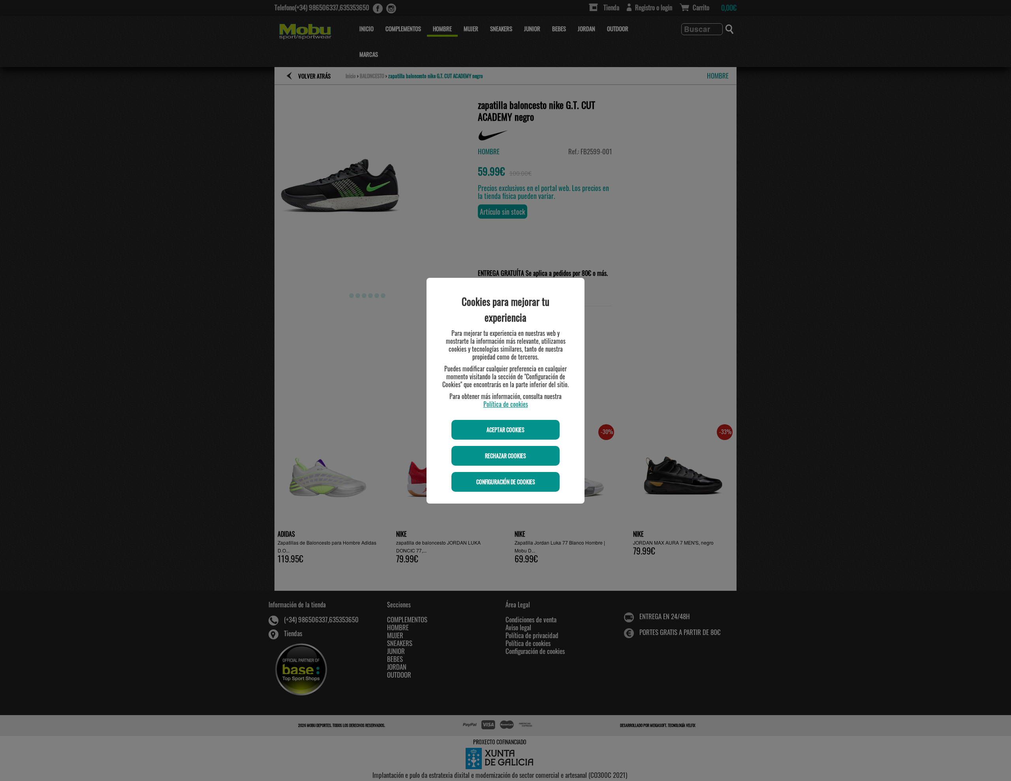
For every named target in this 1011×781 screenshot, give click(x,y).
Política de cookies (505, 404)
